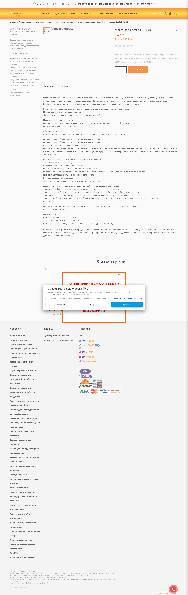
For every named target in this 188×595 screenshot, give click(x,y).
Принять (126, 305)
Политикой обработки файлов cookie (127, 298)
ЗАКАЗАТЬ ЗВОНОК (174, 589)
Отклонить (61, 305)
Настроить (94, 305)
